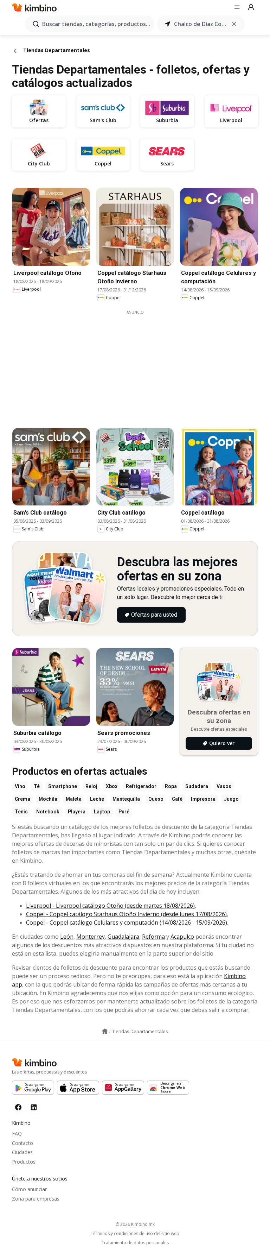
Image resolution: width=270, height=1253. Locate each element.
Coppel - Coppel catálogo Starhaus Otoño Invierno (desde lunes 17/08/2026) (126, 914)
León (66, 936)
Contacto (22, 1143)
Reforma (153, 936)
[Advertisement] (140, 364)
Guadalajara (123, 936)
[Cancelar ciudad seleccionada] (234, 23)
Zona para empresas (35, 1198)
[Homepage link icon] (105, 1031)
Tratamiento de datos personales (135, 1243)
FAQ (17, 1133)
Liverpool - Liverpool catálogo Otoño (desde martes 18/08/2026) (110, 905)
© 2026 (135, 1224)
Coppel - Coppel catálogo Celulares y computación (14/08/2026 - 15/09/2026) (126, 922)
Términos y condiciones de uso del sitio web (135, 1233)
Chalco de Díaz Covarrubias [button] (201, 24)
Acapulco (182, 936)
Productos (24, 1161)
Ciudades (22, 1152)
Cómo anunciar (29, 1189)
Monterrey (90, 936)
